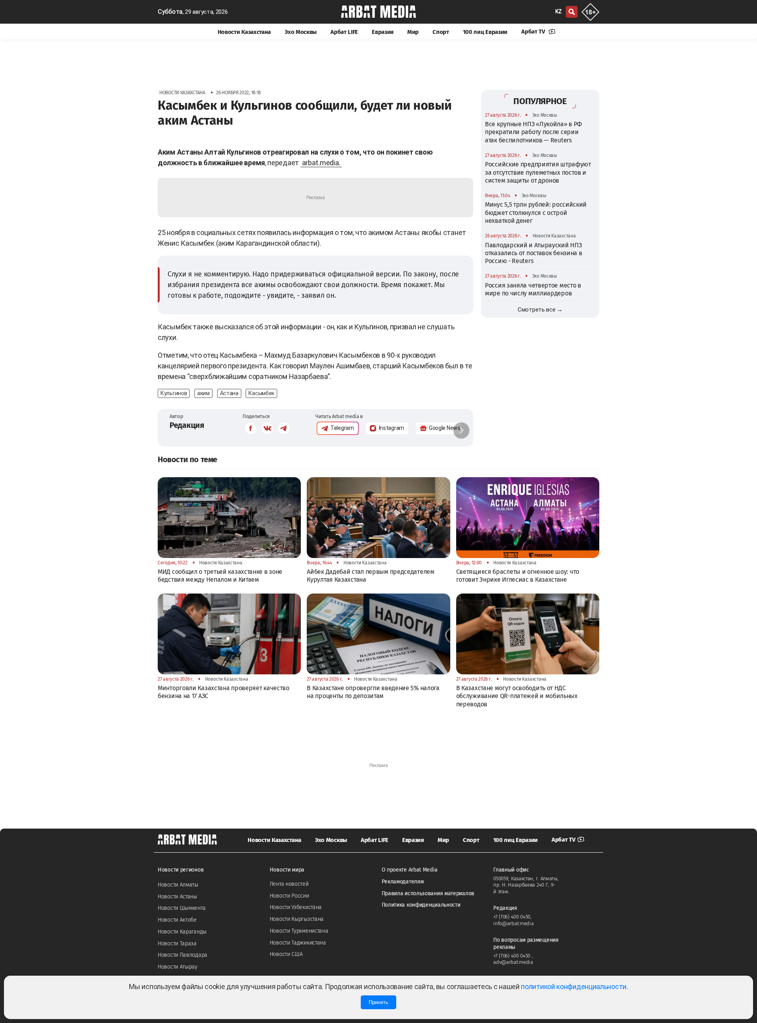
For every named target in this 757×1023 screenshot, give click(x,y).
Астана (229, 393)
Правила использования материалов (428, 893)
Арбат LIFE (344, 31)
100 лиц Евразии (485, 31)
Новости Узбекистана (296, 907)
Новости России (289, 895)
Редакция (187, 425)
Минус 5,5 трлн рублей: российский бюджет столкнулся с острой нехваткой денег (536, 212)
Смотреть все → (540, 309)
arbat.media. (321, 163)
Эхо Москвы (301, 31)
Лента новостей (289, 884)
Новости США (286, 954)
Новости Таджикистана (298, 942)
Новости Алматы (178, 884)
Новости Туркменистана (299, 931)
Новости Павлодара (182, 955)
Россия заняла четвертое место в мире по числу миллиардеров (533, 289)
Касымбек (261, 393)
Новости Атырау (178, 966)
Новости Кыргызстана (297, 919)
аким (203, 393)
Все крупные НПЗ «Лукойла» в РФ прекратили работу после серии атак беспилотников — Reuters (533, 132)
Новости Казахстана (244, 31)
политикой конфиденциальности (573, 986)
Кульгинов (173, 393)
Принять (378, 1002)
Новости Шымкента (181, 908)
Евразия (382, 31)
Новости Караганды (182, 931)
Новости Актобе (177, 920)
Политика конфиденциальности (421, 905)
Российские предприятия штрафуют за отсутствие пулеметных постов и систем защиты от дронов (538, 172)
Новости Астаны (177, 896)
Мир (413, 31)
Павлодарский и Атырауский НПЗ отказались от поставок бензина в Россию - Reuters (533, 253)
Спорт (441, 31)
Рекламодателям (403, 881)
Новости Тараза (177, 943)
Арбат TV (533, 31)
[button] (461, 430)
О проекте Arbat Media (410, 869)
